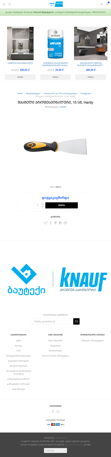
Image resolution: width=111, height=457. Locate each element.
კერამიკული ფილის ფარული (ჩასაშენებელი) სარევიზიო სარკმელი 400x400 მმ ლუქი (90, 64)
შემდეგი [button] (107, 54)
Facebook (50, 223)
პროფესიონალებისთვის (18, 355)
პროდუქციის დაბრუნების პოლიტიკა (18, 372)
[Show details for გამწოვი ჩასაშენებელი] (20, 43)
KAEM (63, 107)
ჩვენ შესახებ (18, 389)
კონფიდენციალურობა (18, 379)
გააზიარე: (56, 216)
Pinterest (55, 223)
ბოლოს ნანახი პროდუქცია (55, 355)
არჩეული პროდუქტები (92, 340)
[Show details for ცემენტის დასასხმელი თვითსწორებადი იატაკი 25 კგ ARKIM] (55, 43)
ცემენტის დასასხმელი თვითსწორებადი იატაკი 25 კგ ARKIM (55, 64)
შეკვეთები (55, 345)
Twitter (45, 223)
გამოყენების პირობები (18, 384)
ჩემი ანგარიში (55, 340)
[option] (20, 54)
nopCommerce (61, 438)
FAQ (19, 350)
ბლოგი (18, 345)
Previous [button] (3, 54)
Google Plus (60, 223)
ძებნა (18, 340)
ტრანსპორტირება (18, 365)
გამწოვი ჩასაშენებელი (20, 63)
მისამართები (55, 350)
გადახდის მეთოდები (18, 360)
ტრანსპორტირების (74, 444)
